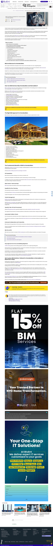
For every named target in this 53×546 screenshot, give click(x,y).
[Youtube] (51, 545)
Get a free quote (43, 1)
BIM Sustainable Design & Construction (12, 104)
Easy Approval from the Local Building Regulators (15, 59)
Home (14, 10)
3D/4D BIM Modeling (9, 95)
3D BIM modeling (7, 245)
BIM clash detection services (27, 218)
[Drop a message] (52, 193)
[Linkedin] (47, 545)
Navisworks (25, 534)
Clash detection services (18, 268)
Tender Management (11, 53)
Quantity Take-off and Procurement (13, 54)
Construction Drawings (21, 8)
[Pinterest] (50, 545)
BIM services (17, 35)
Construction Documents (13, 98)
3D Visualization (10, 49)
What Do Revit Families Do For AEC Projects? (14, 239)
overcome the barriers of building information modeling (35, 226)
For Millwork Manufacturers (16, 531)
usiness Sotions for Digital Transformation (15, 299)
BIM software (7, 185)
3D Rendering (9, 8)
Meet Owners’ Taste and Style (12, 50)
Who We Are (27, 1)
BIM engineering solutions (12, 209)
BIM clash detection (28, 179)
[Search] (51, 1)
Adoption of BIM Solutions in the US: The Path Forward (16, 78)
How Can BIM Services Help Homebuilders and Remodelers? (16, 45)
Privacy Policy (22, 545)
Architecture (26, 8)
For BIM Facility (15, 534)
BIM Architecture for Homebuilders (12, 44)
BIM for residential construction (10, 87)
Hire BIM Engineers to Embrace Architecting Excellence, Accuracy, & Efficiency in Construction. (26, 159)
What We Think (20, 1)
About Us (6, 541)
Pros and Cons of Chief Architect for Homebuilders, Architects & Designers (19, 236)
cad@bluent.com (49, 540)
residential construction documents (34, 209)
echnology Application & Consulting (14, 300)
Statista (18, 32)
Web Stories (13, 541)
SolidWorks (25, 532)
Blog (9, 541)
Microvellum (25, 535)
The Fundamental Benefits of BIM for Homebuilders (15, 47)
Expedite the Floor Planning (11, 51)
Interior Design (30, 8)
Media (17, 541)
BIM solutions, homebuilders (11, 202)
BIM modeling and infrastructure (13, 167)
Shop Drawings (43, 8)
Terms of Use (25, 545)
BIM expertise (18, 262)
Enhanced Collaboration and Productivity (14, 56)
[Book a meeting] (52, 192)
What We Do (15, 1)
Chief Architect (26, 531)
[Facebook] (44, 545)
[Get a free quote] (52, 195)
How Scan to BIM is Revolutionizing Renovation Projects (16, 80)
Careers (26, 541)
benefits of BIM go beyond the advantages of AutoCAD (17, 170)
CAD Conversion (4, 535)
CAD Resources (21, 541)
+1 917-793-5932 (49, 541)
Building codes (7, 199)
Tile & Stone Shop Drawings (5, 533)
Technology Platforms (33, 1)
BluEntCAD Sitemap (30, 545)
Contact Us (31, 541)
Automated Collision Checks (12, 55)
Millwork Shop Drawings (5, 531)
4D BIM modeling (21, 232)
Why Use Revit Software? (11, 238)
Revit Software (13, 192)
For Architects (15, 532)
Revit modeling (25, 35)
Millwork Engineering (14, 8)
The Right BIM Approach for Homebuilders (14, 46)
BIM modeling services (14, 91)
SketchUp (25, 533)
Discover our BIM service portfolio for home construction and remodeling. (21, 107)
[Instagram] (48, 545)
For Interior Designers (16, 533)
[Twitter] (45, 545)
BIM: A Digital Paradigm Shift (11, 81)
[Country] (49, 1)
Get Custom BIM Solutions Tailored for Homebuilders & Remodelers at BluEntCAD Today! (21, 60)
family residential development (26, 255)
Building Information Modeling (37, 8)
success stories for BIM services (11, 276)
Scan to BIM (10, 268)
